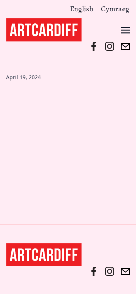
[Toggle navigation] (125, 29)
